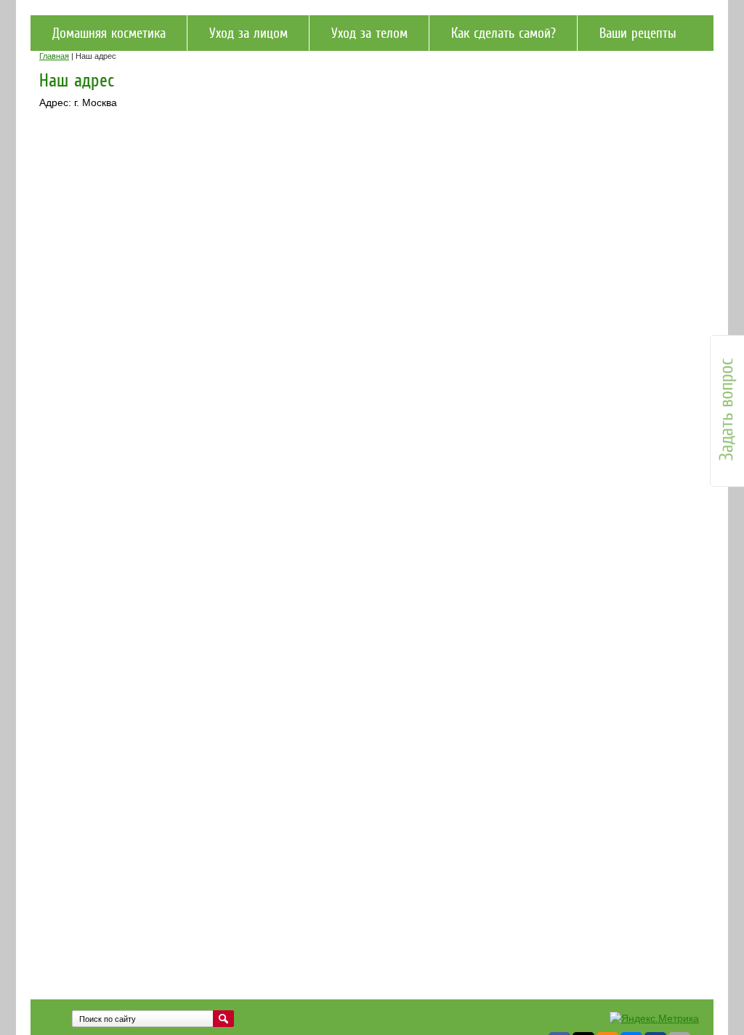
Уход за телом (369, 33)
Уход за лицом (248, 33)
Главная (54, 56)
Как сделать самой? (503, 33)
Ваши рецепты (637, 33)
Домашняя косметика (109, 33)
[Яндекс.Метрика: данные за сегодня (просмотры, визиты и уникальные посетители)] (654, 1019)
